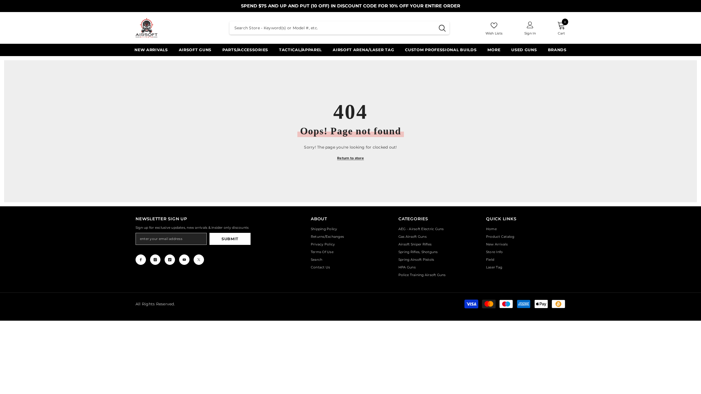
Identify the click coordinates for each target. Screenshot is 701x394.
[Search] (339, 27)
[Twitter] (199, 259)
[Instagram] (155, 259)
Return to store (350, 158)
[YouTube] (184, 259)
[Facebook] (141, 259)
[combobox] (332, 27)
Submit (230, 238)
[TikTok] (170, 259)
